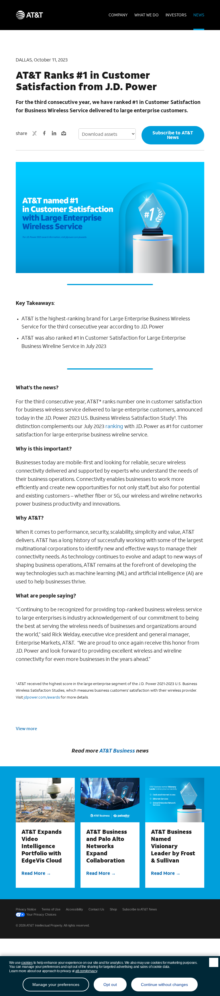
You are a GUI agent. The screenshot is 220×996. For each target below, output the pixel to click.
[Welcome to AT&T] (29, 14)
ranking (114, 426)
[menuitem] (118, 15)
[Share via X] (34, 133)
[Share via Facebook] (44, 133)
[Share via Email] (63, 133)
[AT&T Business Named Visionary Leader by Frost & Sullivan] (174, 800)
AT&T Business (117, 750)
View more (26, 728)
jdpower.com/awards (42, 697)
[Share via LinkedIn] (54, 133)
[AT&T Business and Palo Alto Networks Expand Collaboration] (110, 800)
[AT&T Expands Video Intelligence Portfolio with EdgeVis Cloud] (45, 800)
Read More (33, 873)
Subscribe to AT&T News (172, 134)
